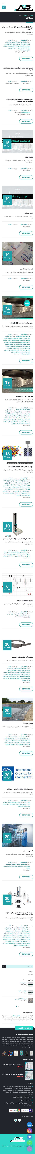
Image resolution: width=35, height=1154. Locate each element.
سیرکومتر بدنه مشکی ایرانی (20, 344)
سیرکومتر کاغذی (16, 346)
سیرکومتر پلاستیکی (9, 344)
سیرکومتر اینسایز (24, 674)
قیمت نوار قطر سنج (15, 422)
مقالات (9, 40)
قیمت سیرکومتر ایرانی (14, 348)
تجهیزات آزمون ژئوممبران (21, 741)
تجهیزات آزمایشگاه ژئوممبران (23, 739)
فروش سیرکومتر (17, 420)
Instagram (19, 1120)
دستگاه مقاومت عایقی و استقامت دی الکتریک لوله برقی (17, 942)
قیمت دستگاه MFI (7, 492)
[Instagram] (29, 1130)
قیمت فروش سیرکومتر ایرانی (15, 350)
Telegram (15, 1120)
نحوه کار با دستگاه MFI (22, 496)
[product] (29, 1066)
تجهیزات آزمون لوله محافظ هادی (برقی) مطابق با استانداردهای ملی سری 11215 (17, 933)
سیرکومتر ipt (27, 416)
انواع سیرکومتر (8, 410)
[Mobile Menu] (4, 7)
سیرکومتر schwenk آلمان (22, 342)
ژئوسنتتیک (22, 743)
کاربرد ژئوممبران (10, 743)
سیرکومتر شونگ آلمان (25, 346)
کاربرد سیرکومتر (7, 422)
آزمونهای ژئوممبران (22, 737)
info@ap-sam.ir (23, 1100)
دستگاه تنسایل (23, 552)
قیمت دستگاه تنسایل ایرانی (10, 556)
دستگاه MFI (27, 484)
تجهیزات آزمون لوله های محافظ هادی (17, 935)
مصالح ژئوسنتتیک (9, 745)
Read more (26, 59)
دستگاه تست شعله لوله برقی (10, 936)
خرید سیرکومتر (8, 336)
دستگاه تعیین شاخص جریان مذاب (18, 486)
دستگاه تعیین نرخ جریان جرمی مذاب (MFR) (16, 487)
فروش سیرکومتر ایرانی (25, 348)
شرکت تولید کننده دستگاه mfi (15, 490)
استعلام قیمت (23, 983)
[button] (19, 462)
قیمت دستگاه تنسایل (21, 556)
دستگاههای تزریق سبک (17, 866)
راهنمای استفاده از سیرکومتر (23, 412)
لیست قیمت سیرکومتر (25, 424)
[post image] (17, 142)
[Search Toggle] (4, 4)
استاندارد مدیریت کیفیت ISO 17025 (15, 804)
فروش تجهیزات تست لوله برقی (21, 945)
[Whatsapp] (29, 1142)
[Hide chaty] (29, 1149)
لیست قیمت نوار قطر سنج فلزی (18, 352)
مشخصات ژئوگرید (18, 745)
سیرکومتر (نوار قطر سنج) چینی (23, 340)
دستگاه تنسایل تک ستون (13, 552)
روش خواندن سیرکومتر (25, 414)
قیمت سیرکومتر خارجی (25, 422)
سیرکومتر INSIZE (12, 340)
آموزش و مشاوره (22, 991)
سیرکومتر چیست (22, 418)
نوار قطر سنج (6, 678)
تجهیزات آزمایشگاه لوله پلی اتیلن (13, 482)
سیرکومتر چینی (15, 418)
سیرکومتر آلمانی (20, 416)
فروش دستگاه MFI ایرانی (18, 492)
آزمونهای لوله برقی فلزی (10, 928)
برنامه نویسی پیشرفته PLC (20, 864)
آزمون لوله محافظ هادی (21, 928)
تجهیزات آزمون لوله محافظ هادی (22, 930)
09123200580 (15, 1097)
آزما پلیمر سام (24, 40)
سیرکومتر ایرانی (12, 416)
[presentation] (32, 452)
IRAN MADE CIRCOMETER (23, 336)
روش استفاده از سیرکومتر (24, 338)
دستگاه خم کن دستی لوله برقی (18, 940)
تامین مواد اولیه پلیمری (21, 999)
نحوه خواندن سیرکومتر (20, 616)
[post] (30, 984)
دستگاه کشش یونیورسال (16, 554)
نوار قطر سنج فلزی (15, 424)
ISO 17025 (27, 802)
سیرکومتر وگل (9, 346)
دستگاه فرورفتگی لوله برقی (21, 942)
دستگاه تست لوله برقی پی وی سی (22, 938)
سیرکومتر (17, 414)
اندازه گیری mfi (23, 480)
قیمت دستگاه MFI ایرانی (24, 494)
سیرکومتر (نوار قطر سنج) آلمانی (11, 338)
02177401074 (24, 1097)
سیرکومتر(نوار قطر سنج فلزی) (23, 676)
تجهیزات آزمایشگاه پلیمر (12, 480)
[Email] (29, 1124)
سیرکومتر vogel (12, 342)
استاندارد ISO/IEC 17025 (14, 802)
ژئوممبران (17, 743)
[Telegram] (29, 1136)
